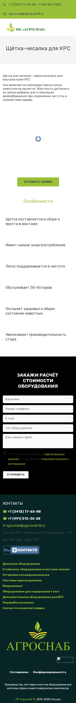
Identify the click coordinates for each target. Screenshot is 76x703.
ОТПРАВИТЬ (16, 474)
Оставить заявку (38, 182)
